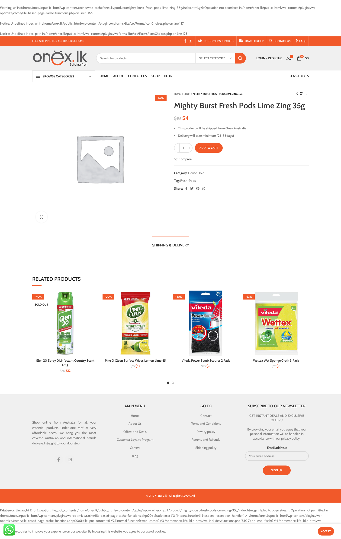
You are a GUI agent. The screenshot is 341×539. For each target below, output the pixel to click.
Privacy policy (206, 432)
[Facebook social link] (185, 41)
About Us (135, 423)
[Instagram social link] (190, 41)
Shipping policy (205, 448)
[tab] (170, 243)
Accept (326, 531)
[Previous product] (297, 94)
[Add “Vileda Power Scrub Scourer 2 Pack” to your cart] (235, 298)
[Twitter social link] (192, 188)
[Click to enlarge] (41, 217)
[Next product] (306, 94)
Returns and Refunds (206, 439)
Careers (135, 448)
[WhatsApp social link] (203, 188)
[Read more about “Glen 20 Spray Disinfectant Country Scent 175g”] (94, 298)
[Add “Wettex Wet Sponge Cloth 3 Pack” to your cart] (305, 298)
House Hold (196, 173)
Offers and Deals (135, 432)
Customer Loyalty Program (135, 439)
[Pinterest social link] (198, 188)
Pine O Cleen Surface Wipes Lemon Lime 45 (135, 360)
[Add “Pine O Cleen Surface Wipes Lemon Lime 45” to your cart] (164, 298)
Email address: (277, 448)
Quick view (94, 308)
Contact (206, 416)
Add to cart (208, 148)
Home (177, 94)
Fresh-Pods (188, 181)
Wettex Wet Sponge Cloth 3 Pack (276, 360)
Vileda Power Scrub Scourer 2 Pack (206, 360)
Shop (187, 94)
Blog (135, 456)
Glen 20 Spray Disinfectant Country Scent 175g (65, 362)
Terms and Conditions (206, 423)
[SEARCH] (240, 58)
